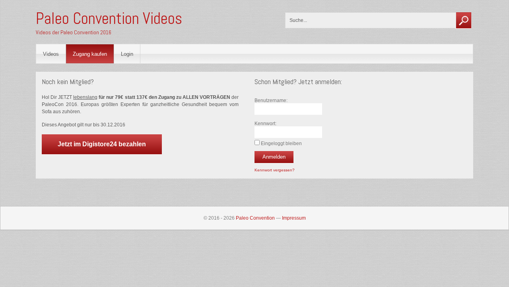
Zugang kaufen (90, 54)
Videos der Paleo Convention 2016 (73, 32)
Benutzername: (271, 100)
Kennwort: (265, 123)
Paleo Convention (255, 218)
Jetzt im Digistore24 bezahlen (102, 144)
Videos (51, 54)
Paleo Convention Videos (109, 18)
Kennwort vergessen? (274, 170)
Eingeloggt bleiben (281, 143)
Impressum (294, 218)
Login (127, 54)
